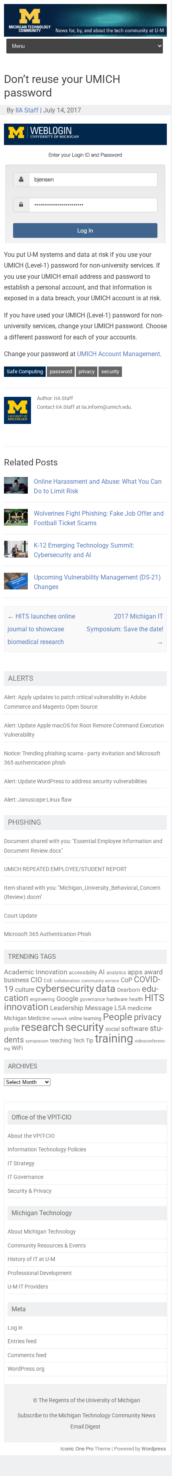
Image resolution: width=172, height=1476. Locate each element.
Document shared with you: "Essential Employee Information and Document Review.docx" (83, 846)
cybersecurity (65, 988)
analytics (116, 972)
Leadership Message (81, 1008)
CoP (126, 980)
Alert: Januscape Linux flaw (38, 799)
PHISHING (24, 822)
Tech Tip (83, 1040)
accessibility (83, 972)
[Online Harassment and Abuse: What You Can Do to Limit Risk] (16, 497)
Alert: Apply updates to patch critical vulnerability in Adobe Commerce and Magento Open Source (75, 702)
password (61, 371)
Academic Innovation (35, 972)
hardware (117, 999)
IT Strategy (21, 1163)
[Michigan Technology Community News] (85, 34)
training (114, 1038)
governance (92, 999)
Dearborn (128, 990)
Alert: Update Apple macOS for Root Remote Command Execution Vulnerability (84, 730)
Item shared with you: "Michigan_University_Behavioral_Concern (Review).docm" (82, 893)
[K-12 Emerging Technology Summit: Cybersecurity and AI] (16, 561)
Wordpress (153, 1449)
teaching (61, 1040)
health (136, 999)
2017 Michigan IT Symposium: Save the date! (125, 629)
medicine (140, 1008)
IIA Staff (27, 110)
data (106, 988)
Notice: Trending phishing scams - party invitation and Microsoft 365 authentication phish (82, 758)
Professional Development (40, 1273)
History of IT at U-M (31, 1259)
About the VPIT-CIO (31, 1136)
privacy (87, 371)
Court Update (20, 915)
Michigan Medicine (27, 1018)
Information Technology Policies (47, 1149)
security (110, 371)
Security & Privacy (30, 1191)
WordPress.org (26, 1369)
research (42, 1027)
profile (11, 1029)
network (59, 1018)
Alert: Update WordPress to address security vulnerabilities (75, 781)
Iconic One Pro (76, 1449)
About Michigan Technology (42, 1231)
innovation (26, 1007)
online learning (85, 1018)
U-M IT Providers (28, 1286)
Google (67, 999)
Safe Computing (25, 371)
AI (102, 972)
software (134, 1029)
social (112, 1029)
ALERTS (20, 678)
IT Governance (25, 1177)
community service (100, 980)
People (117, 1017)
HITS (154, 998)
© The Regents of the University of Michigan (86, 1400)
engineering (42, 999)
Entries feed (22, 1341)
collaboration (67, 980)
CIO (36, 979)
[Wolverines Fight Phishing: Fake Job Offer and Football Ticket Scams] (16, 529)
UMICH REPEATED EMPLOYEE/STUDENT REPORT (65, 869)
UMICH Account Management (118, 354)
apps (135, 972)
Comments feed (27, 1355)
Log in (15, 1327)
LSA (120, 1008)
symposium (36, 1041)
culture (24, 989)
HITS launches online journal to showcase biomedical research (41, 629)
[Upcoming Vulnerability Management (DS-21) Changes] (16, 593)
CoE (48, 980)
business (16, 980)
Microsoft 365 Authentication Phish (47, 934)
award (153, 972)
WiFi (17, 1048)
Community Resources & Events (47, 1245)
